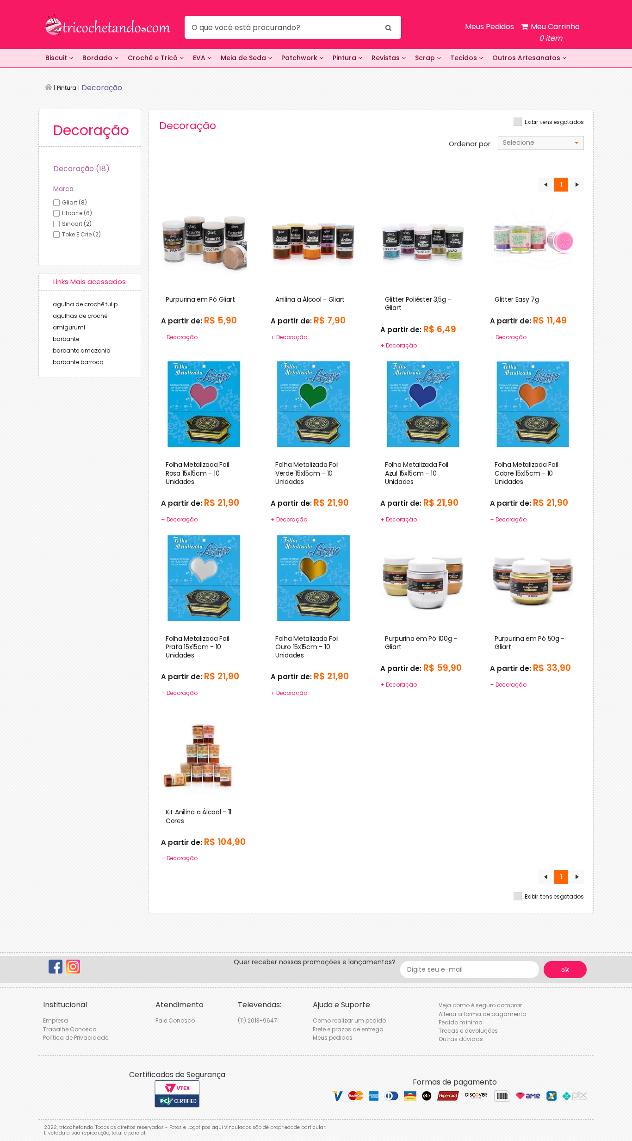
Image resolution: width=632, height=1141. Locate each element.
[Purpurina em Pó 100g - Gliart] (423, 577)
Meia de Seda (244, 57)
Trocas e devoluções (468, 1031)
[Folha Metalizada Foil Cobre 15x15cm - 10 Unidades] (533, 404)
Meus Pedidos (489, 26)
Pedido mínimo (460, 1022)
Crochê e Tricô (154, 57)
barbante (66, 339)
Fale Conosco (175, 1020)
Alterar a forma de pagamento (482, 1014)
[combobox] (541, 143)
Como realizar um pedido (349, 1020)
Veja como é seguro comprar (480, 1005)
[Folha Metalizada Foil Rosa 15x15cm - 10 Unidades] (204, 404)
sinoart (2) (77, 224)
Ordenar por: (470, 144)
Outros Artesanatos (527, 57)
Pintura (345, 57)
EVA (200, 57)
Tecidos (464, 57)
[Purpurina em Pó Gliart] (204, 238)
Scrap (426, 57)
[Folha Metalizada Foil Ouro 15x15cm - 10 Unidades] (313, 577)
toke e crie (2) (81, 234)
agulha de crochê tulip (85, 304)
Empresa (55, 1020)
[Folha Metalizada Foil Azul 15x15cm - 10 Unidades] (423, 404)
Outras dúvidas (461, 1039)
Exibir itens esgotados (554, 122)
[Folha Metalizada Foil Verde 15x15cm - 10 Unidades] (313, 404)
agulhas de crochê (80, 316)
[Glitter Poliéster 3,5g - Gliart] (423, 238)
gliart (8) (74, 202)
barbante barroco (78, 362)
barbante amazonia (82, 350)
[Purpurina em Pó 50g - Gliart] (533, 577)
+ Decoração (179, 337)
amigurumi (69, 327)
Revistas (387, 57)
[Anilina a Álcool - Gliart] (313, 238)
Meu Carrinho (554, 32)
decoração (101, 87)
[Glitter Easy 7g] (533, 238)
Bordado (98, 57)
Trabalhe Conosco (69, 1029)
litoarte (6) (77, 213)
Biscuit (57, 57)
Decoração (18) (81, 168)
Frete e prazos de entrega (348, 1029)
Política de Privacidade (75, 1038)
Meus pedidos (333, 1038)
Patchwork (300, 57)
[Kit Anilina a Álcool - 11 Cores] (204, 751)
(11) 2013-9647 (257, 1020)
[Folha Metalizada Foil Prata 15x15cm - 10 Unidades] (204, 577)
